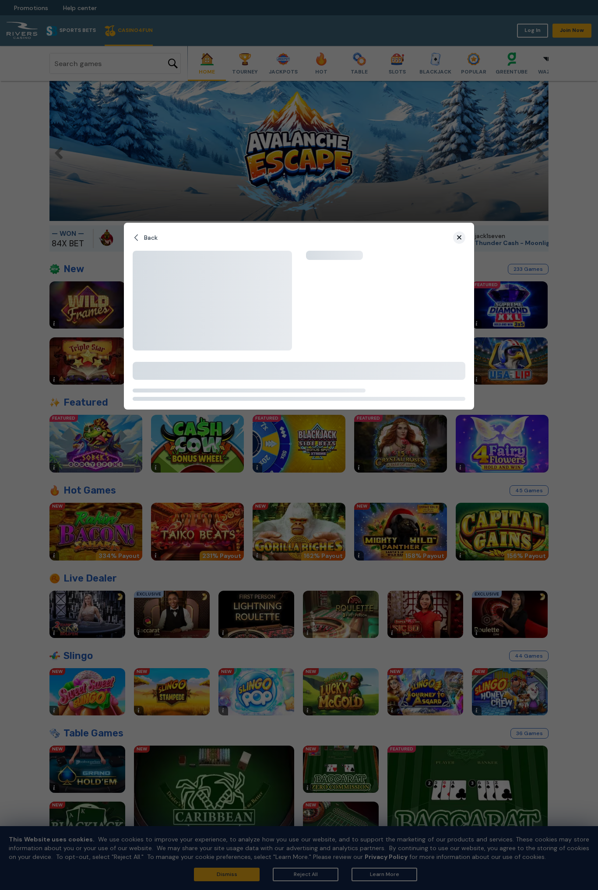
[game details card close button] (459, 237)
